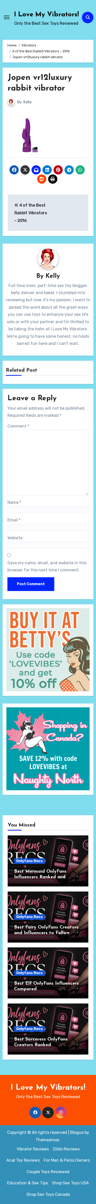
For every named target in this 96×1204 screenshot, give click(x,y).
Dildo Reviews (66, 1149)
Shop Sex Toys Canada (48, 1194)
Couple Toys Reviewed (48, 1171)
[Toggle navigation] (7, 17)
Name (14, 502)
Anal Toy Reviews (23, 1160)
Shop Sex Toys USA (70, 1183)
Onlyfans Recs (29, 861)
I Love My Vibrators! (46, 14)
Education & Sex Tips (27, 1183)
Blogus (76, 1132)
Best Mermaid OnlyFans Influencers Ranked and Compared (40, 877)
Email (13, 520)
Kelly (27, 102)
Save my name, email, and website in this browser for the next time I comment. (47, 566)
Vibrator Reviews (33, 1149)
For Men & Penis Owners (67, 1160)
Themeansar (47, 1139)
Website (15, 537)
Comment (18, 426)
